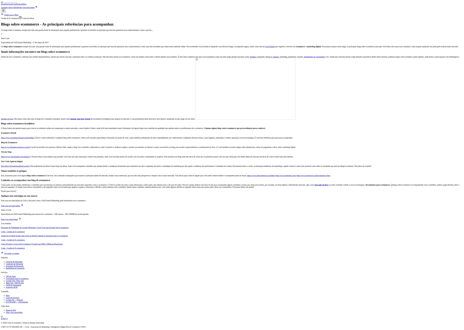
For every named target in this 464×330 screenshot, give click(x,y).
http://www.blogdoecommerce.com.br (15, 147)
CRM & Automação (13, 285)
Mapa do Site (11, 310)
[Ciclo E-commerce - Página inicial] (9, 2)
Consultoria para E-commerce (17, 279)
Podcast (20, 4)
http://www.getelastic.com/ (286, 176)
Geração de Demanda (14, 262)
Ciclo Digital (270, 47)
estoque (276, 57)
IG (2, 319)
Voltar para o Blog (11, 15)
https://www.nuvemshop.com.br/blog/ (15, 157)
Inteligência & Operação (15, 268)
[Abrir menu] (3, 11)
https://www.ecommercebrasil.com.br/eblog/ (18, 138)
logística (253, 57)
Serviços (9, 4)
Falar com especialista (9, 219)
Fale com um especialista (10, 206)
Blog (24, 4)
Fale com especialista (27, 8)
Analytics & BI (11, 287)
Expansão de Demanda (14, 266)
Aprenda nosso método (10, 8)
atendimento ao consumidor (314, 57)
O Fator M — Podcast (14, 300)
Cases (14, 4)
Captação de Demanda (14, 264)
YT (6, 319)
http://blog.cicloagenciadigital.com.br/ (15, 166)
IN (4, 319)
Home (3, 4)
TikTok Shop (11, 276)
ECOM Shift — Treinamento (17, 302)
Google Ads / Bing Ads (15, 281)
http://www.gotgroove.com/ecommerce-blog (313, 176)
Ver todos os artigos (11, 253)
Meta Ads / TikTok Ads (15, 283)
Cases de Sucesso (12, 298)
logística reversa (7, 119)
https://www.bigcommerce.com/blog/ (261, 176)
